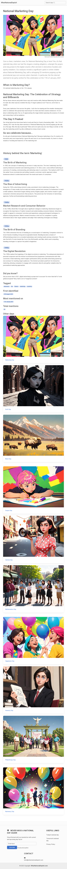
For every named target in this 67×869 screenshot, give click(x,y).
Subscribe (12, 847)
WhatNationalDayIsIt (9, 3)
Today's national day (52, 835)
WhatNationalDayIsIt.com (39, 866)
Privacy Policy (50, 844)
